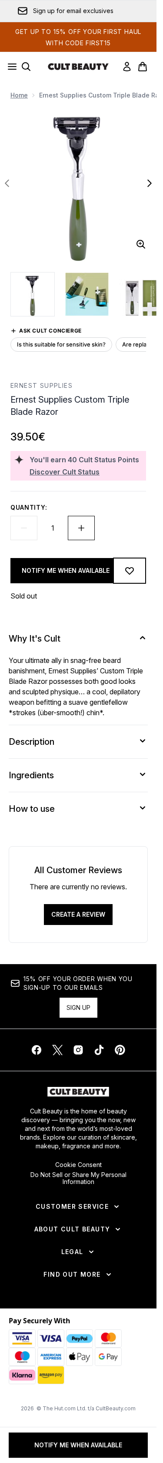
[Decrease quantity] (23, 528)
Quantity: (28, 507)
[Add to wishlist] (129, 571)
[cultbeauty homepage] (78, 66)
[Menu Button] (9, 66)
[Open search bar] (26, 66)
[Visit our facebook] (36, 1049)
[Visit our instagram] (78, 1049)
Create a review (78, 914)
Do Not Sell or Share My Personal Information (78, 1178)
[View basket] (143, 66)
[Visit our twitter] (57, 1049)
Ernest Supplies (41, 385)
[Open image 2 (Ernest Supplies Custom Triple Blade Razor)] (87, 294)
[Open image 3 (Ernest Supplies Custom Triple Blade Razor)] (141, 294)
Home (19, 95)
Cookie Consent (78, 1164)
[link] (127, 66)
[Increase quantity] (81, 528)
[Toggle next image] (149, 183)
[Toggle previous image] (7, 183)
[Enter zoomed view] (141, 244)
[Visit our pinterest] (120, 1049)
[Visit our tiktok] (99, 1049)
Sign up (78, 1007)
